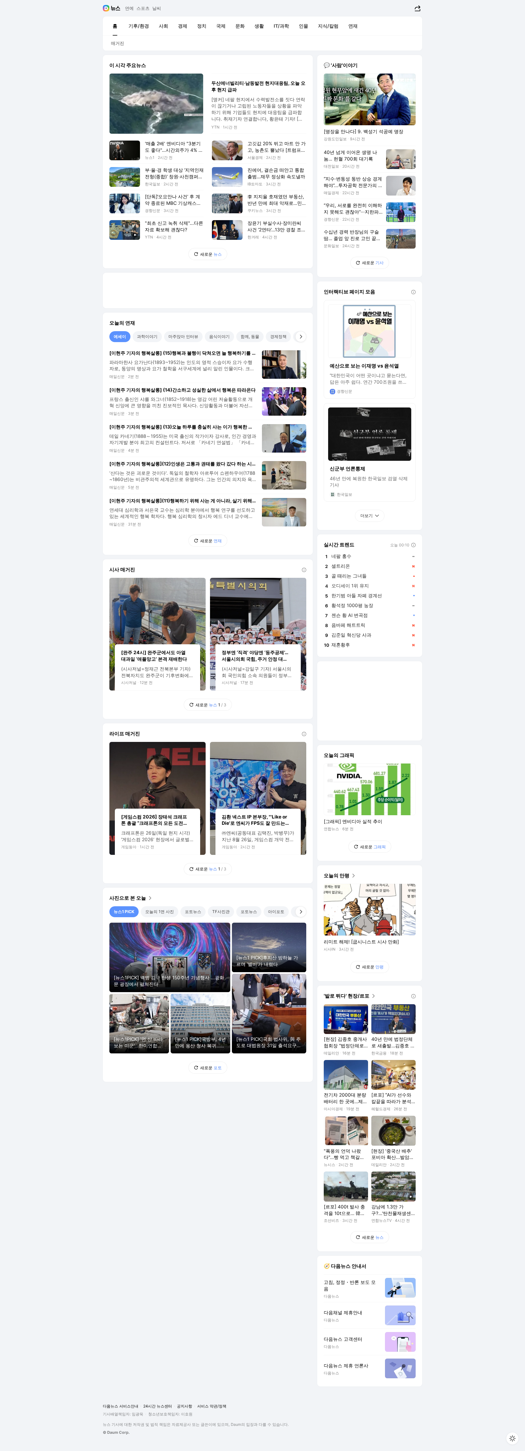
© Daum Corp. (116, 1432)
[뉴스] (115, 8)
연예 (129, 8)
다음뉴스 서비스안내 (120, 1406)
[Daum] (107, 8)
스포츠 (143, 8)
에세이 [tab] (120, 336)
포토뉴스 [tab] (193, 911)
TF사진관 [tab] (221, 911)
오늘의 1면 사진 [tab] (159, 911)
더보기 (366, 515)
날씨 (156, 8)
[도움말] (304, 570)
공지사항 (184, 1406)
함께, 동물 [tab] (250, 336)
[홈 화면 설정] (512, 1438)
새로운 (211, 254)
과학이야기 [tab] (147, 336)
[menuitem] (115, 26)
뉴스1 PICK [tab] (124, 911)
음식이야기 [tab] (219, 336)
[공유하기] (417, 8)
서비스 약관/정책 (211, 1406)
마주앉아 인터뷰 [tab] (183, 336)
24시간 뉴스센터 (157, 1406)
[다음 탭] (300, 336)
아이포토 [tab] (276, 911)
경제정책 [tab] (278, 336)
